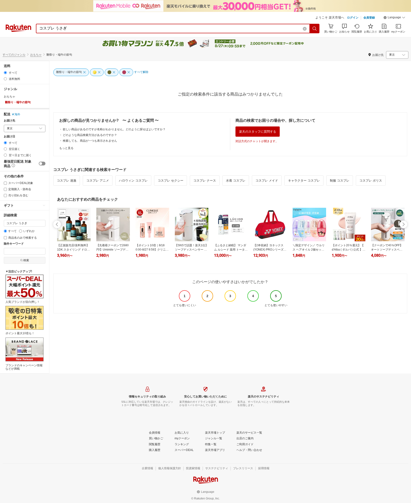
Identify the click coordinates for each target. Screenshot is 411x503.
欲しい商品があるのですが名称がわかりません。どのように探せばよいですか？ (114, 129)
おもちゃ (36, 54)
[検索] (314, 28)
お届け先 (9, 120)
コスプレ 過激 (66, 180)
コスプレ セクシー (170, 180)
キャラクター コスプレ (304, 180)
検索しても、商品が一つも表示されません (90, 140)
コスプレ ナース (204, 180)
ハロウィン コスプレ (133, 180)
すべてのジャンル (14, 54)
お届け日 (9, 136)
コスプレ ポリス (370, 180)
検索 (26, 260)
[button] (394, 18)
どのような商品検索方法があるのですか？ (90, 135)
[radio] (5, 72)
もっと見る (66, 148)
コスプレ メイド (266, 180)
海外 (17, 114)
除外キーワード (14, 243)
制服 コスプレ (339, 180)
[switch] (42, 163)
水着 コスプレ (235, 180)
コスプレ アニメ (97, 180)
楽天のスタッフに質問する (257, 131)
